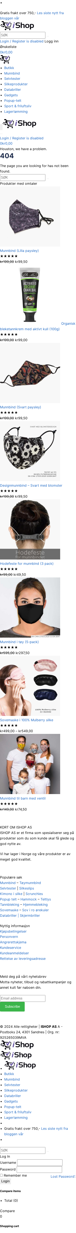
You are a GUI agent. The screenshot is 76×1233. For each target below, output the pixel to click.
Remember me (15, 1175)
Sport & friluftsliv (17, 106)
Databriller (12, 89)
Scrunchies (34, 894)
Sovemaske (9, 910)
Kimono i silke (11, 894)
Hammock (28, 899)
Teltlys (46, 899)
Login (5, 1181)
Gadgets (11, 95)
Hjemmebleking (35, 904)
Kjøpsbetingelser (13, 931)
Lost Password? (63, 1176)
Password (8, 1169)
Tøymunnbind (30, 883)
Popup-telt (12, 100)
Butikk (9, 68)
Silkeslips (26, 888)
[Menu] (1, 127)
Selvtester (12, 78)
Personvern (9, 936)
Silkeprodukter (16, 84)
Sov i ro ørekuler (35, 910)
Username (8, 1162)
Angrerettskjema (13, 942)
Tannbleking (9, 904)
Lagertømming (16, 111)
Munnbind (12, 73)
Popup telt (8, 899)
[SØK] (47, 36)
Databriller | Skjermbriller (20, 915)
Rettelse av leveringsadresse (23, 958)
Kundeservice (10, 947)
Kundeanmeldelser (14, 953)
